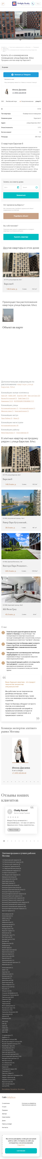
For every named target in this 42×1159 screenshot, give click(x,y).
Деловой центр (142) (8, 939)
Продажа (36, 47)
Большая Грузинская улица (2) (11, 887)
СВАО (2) (4, 1026)
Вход (38, 3)
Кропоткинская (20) (8, 956)
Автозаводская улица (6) (9, 879)
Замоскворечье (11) (8, 984)
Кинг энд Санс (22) (34, 395)
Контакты (5, 1127)
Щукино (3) (5, 1016)
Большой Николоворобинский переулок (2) (15, 902)
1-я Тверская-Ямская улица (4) (11, 868)
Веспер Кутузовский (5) (9, 398)
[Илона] (7, 91)
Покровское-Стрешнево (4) (10, 995)
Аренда (4, 1113)
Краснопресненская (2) (9, 950)
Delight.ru (4, 47)
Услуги (4, 1107)
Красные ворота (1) (8, 954)
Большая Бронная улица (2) (10, 885)
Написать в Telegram (22, 75)
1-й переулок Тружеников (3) (11, 866)
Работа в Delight (7, 1124)
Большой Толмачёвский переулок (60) (14, 906)
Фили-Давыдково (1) (8, 433)
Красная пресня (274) (8, 1052)
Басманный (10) (7, 976)
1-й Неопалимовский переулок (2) (12, 862)
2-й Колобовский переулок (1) (11, 870)
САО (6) (4, 1023)
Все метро (13, 1089)
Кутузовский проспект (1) (9, 408)
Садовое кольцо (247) (8, 1079)
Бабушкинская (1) (7, 922)
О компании (6, 1103)
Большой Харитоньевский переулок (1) (14, 908)
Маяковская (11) (7, 964)
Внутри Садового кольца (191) (11, 1043)
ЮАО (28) (5, 1032)
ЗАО (2, 101)
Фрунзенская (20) (7, 1081)
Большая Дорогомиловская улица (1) (13, 889)
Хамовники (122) (7, 1010)
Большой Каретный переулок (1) (12, 896)
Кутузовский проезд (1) (27, 408)
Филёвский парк (11, 101)
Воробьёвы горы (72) (8, 1046)
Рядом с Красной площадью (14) (12, 1075)
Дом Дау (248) (22, 395)
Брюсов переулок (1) (8, 910)
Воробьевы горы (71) (8, 935)
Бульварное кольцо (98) (9, 1039)
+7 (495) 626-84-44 (19, 93)
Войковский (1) (7, 978)
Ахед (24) (4, 395)
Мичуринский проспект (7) (10, 1058)
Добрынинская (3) (7, 943)
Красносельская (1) (8, 952)
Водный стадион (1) (8, 930)
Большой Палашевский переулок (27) (14, 904)
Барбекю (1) (5, 1037)
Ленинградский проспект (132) (11, 1056)
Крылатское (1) (7, 958)
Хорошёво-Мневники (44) (10, 1012)
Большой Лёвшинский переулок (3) (13, 900)
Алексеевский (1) (7, 967)
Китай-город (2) (7, 947)
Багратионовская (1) (8, 924)
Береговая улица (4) (8, 881)
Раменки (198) (6, 999)
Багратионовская (27, 101)
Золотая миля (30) (7, 1050)
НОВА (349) (12, 395)
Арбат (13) (5, 970)
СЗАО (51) (5, 1028)
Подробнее (21, 1145)
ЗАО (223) (5, 1021)
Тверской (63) (6, 1003)
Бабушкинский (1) (7, 974)
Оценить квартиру (21, 237)
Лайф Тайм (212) (23, 398)
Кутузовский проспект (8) (9, 425)
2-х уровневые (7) (7, 1035)
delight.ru (11, 1097)
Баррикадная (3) (7, 926)
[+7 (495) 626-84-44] (33, 3)
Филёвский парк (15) (8, 1008)
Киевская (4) (6, 945)
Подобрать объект (21, 216)
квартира (5, 48)
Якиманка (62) (6, 1018)
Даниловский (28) (7, 980)
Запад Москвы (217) (8, 1048)
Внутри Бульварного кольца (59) (12, 1041)
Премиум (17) (6, 1071)
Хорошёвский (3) (7, 1014)
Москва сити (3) (7, 1060)
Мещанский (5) (7, 991)
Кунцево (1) (5, 989)
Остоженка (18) (7, 1065)
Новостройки (6, 1117)
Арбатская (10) (6, 918)
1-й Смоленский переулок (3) (11, 864)
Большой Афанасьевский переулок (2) (14, 894)
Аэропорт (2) (6, 920)
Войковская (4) (6, 933)
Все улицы (21, 1089)
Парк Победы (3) (6, 418)
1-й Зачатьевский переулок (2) (11, 860)
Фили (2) (16, 418)
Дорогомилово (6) (22, 433)
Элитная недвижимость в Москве (20, 47)
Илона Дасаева (19, 90)
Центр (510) (5, 1086)
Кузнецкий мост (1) (8, 960)
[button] (3, 25)
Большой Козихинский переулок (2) (13, 898)
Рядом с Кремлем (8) (8, 1077)
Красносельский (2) (8, 986)
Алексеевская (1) (7, 916)
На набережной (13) (8, 1062)
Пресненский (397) (8, 997)
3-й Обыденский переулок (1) (11, 875)
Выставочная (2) (7, 937)
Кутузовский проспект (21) (10, 1054)
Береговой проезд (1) (22, 411)
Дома (4, 1120)
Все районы (6, 1089)
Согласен (21, 1151)
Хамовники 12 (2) (7, 401)
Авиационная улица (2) (9, 877)
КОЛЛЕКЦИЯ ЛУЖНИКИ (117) (24, 401)
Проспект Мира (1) (8, 1073)
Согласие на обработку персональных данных (29, 1104)
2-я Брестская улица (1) (9, 872)
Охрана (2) (5, 1067)
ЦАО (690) (5, 1030)
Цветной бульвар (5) (8, 1084)
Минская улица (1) (7, 411)
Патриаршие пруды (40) (9, 1069)
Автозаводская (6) (7, 914)
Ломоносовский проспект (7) (11, 962)
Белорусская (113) (7, 928)
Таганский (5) (6, 1001)
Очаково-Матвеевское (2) (10, 993)
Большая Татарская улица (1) (11, 891)
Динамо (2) (5, 941)
